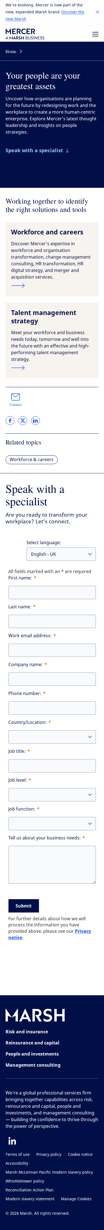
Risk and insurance (27, 1032)
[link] (10, 420)
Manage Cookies (76, 1199)
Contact (16, 404)
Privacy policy (48, 1155)
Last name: (19, 607)
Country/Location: (27, 722)
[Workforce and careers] (52, 286)
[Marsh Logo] (35, 1016)
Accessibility (17, 1163)
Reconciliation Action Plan (30, 1190)
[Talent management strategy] (52, 368)
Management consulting (33, 1065)
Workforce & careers (32, 459)
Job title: (17, 751)
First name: (20, 578)
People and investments (32, 1054)
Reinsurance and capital (32, 1043)
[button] (97, 12)
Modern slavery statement (30, 1199)
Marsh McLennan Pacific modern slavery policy (49, 1172)
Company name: (25, 664)
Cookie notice (80, 1155)
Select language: (43, 542)
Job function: (21, 809)
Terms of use (18, 1155)
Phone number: (24, 693)
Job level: (17, 780)
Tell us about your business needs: (44, 838)
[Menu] (95, 34)
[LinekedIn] (12, 1140)
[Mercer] (25, 34)
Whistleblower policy (25, 1181)
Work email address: (30, 635)
